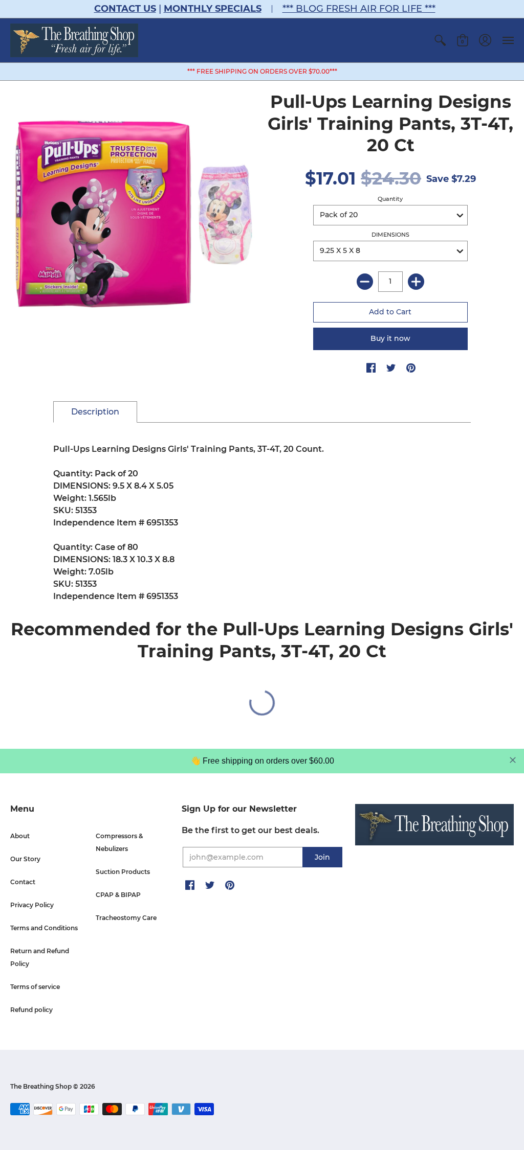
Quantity (390, 198)
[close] (513, 760)
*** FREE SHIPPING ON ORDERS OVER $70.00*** (262, 71)
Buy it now (390, 338)
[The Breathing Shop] (74, 40)
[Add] (416, 281)
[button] (440, 40)
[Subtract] (365, 281)
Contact (22, 882)
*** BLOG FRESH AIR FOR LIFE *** (358, 8)
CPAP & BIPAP (118, 895)
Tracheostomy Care (126, 918)
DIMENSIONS (390, 234)
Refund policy (31, 1010)
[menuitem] (440, 40)
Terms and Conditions (44, 928)
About (20, 836)
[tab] (95, 412)
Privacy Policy (32, 905)
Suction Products (123, 872)
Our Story (25, 859)
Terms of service (35, 987)
